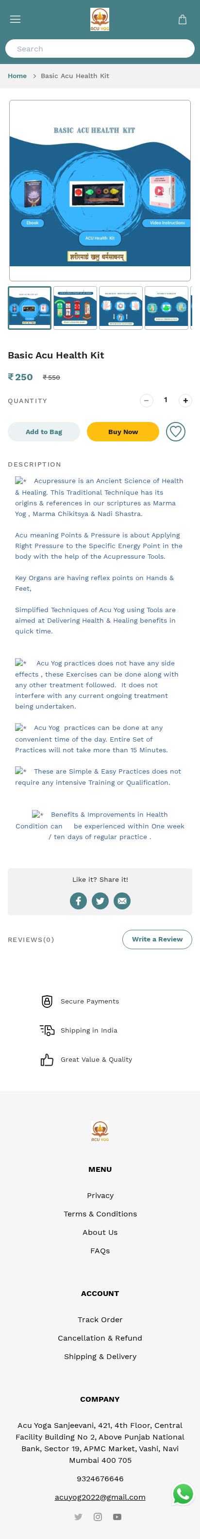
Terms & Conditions (100, 1213)
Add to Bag (44, 432)
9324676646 (100, 1478)
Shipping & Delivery (100, 1356)
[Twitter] (78, 1517)
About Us (100, 1232)
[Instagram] (97, 1517)
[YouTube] (117, 1517)
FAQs (100, 1250)
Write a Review (157, 939)
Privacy (100, 1195)
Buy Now (123, 432)
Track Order (100, 1319)
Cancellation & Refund (100, 1338)
